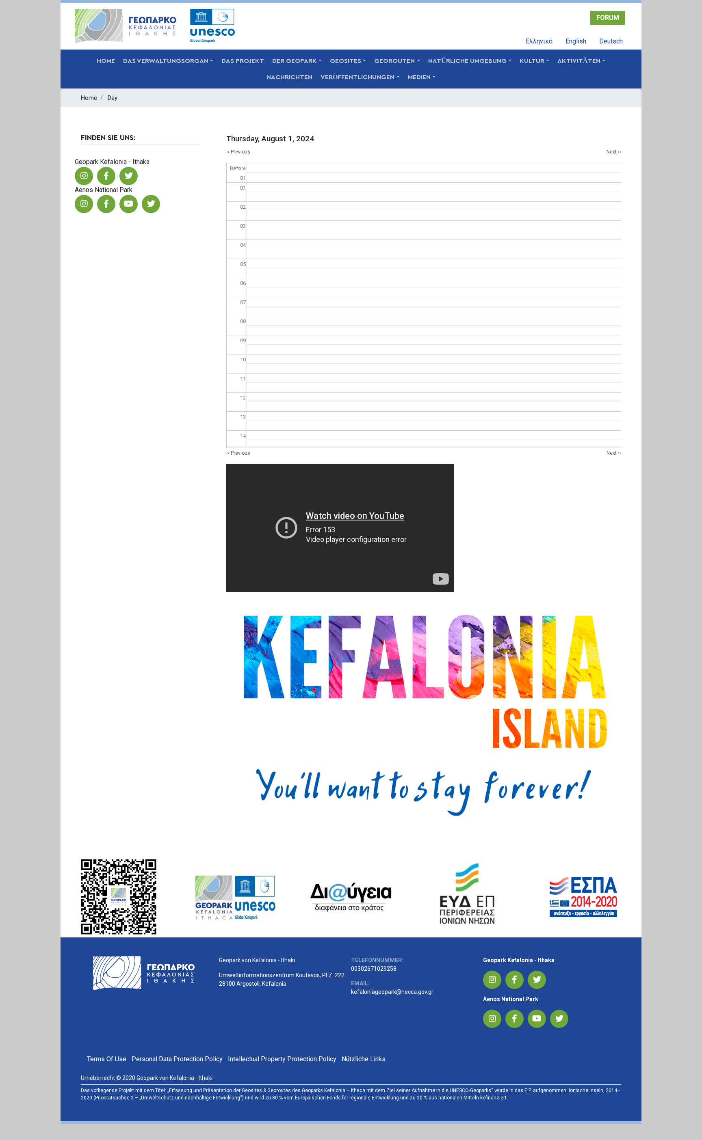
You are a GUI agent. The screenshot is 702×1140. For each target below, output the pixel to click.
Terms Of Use (106, 1059)
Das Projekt (242, 61)
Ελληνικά (539, 41)
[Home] (128, 26)
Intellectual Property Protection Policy (282, 1059)
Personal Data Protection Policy (177, 1059)
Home (106, 61)
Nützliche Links (364, 1059)
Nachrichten (289, 77)
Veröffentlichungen (357, 77)
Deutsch (611, 41)
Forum (607, 18)
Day (112, 97)
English (576, 41)
